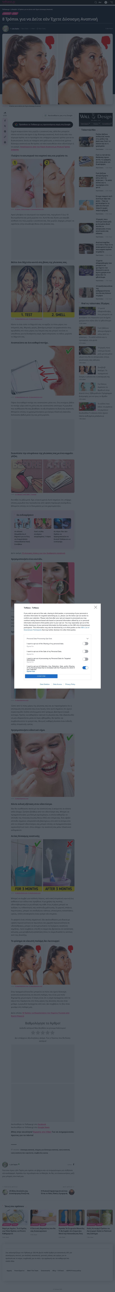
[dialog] (57, 646)
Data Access (57, 684)
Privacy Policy (70, 684)
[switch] (85, 643)
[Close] (96, 608)
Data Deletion (45, 684)
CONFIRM (41, 676)
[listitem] (57, 638)
